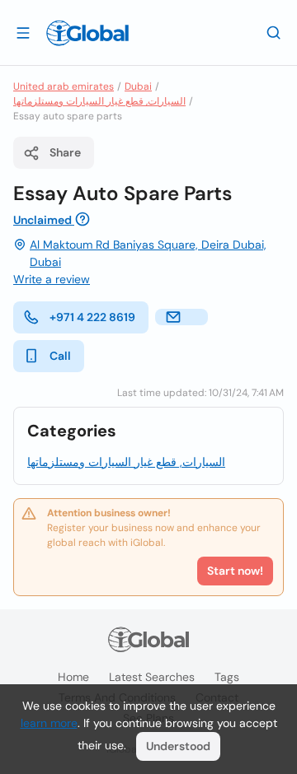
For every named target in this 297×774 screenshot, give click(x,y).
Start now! (235, 570)
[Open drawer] (23, 32)
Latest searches (152, 676)
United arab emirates (63, 86)
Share (65, 152)
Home (73, 676)
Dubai (138, 86)
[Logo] (87, 32)
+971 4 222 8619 (92, 317)
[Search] (273, 32)
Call (60, 355)
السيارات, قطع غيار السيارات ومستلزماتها (99, 101)
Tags (226, 676)
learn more (49, 723)
